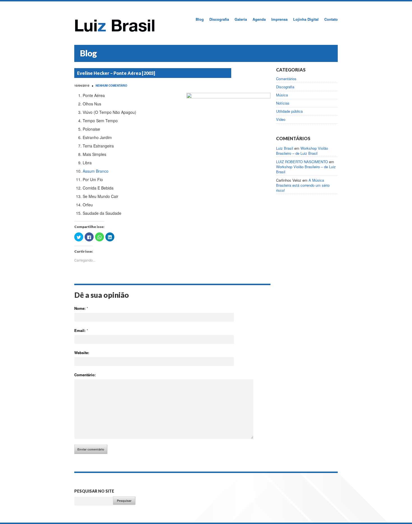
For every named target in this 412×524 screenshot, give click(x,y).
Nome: (81, 308)
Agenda (259, 19)
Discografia (219, 19)
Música (282, 95)
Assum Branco (95, 171)
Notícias (283, 103)
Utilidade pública (289, 111)
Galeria (241, 19)
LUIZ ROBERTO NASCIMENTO (302, 161)
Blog (200, 19)
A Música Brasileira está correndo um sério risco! (303, 185)
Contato (331, 19)
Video (280, 119)
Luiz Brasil (284, 148)
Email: (81, 330)
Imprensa (279, 19)
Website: (81, 352)
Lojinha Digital (306, 19)
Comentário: (85, 374)
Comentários (286, 78)
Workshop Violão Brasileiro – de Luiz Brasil (302, 151)
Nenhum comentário (111, 85)
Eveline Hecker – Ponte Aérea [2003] (116, 73)
